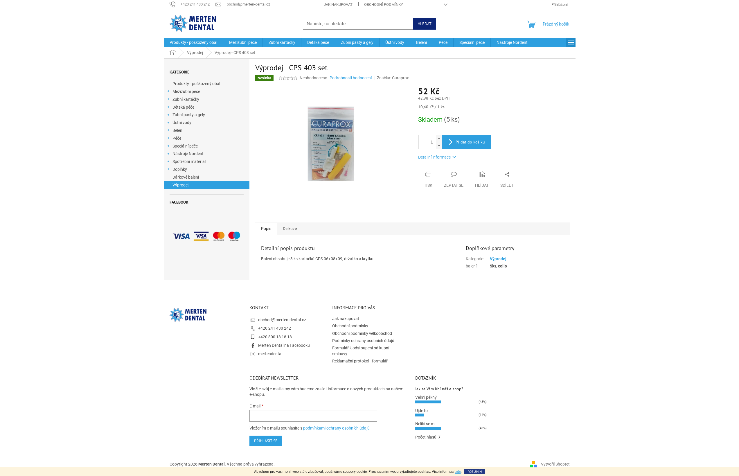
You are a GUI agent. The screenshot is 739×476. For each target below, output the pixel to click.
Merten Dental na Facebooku (284, 345)
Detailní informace (434, 157)
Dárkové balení (185, 177)
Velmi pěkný (426, 397)
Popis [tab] (266, 228)
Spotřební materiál (189, 161)
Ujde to (421, 410)
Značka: (393, 78)
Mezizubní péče (186, 91)
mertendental (270, 353)
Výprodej (180, 185)
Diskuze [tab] (290, 228)
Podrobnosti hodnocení (351, 78)
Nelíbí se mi (425, 423)
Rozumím (475, 471)
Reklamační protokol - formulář (360, 361)
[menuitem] (193, 42)
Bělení (177, 130)
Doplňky (179, 169)
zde (458, 472)
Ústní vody (181, 122)
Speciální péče (185, 146)
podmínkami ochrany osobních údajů (336, 428)
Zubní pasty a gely (188, 114)
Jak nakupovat (338, 4)
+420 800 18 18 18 (275, 337)
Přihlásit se (266, 440)
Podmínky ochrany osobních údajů (363, 340)
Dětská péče (183, 107)
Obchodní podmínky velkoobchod (362, 333)
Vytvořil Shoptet (555, 464)
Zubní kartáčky (185, 99)
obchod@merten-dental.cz (282, 319)
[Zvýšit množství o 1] (439, 138)
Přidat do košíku (470, 142)
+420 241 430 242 (274, 328)
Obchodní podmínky (383, 4)
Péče (176, 138)
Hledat (424, 23)
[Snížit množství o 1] (439, 145)
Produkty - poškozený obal (196, 83)
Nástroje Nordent (188, 153)
